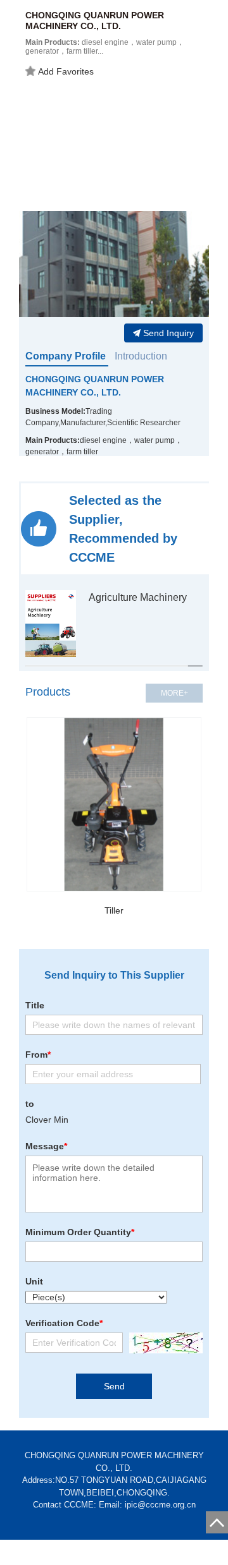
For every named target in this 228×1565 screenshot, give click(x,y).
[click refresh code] (163, 1342)
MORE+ (174, 693)
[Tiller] (114, 804)
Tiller (114, 910)
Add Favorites (66, 71)
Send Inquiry (168, 333)
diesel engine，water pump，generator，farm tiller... (104, 47)
